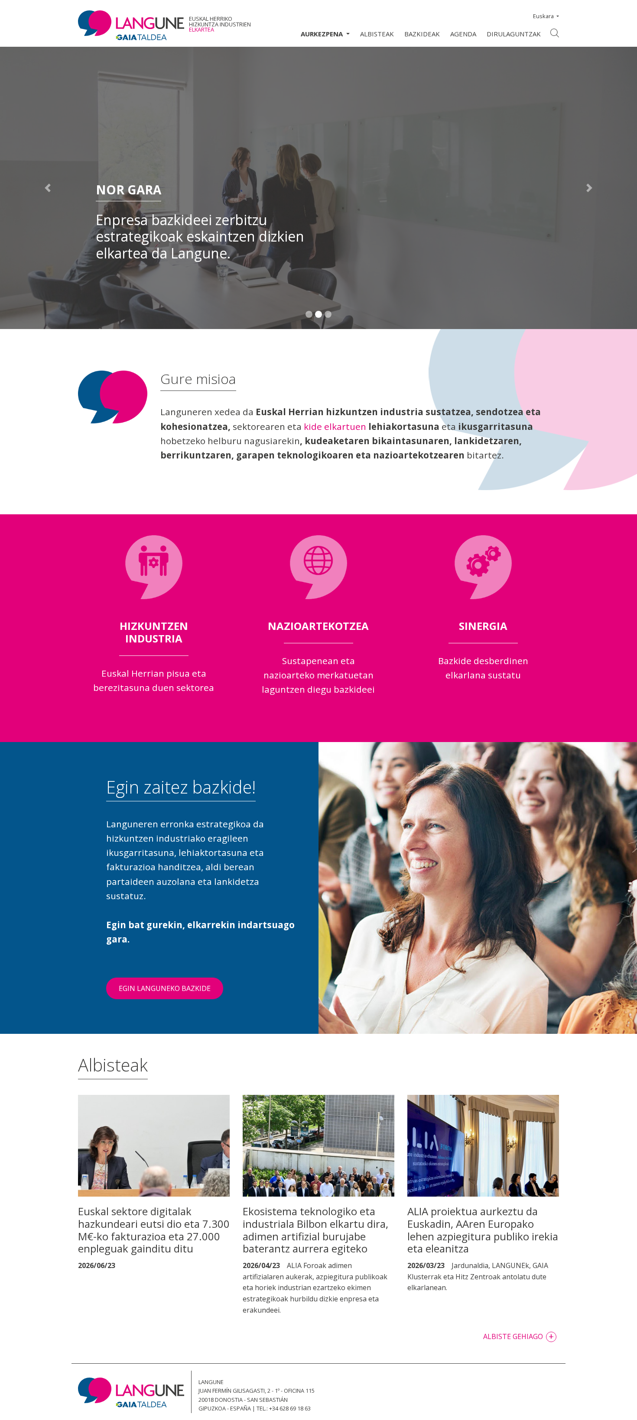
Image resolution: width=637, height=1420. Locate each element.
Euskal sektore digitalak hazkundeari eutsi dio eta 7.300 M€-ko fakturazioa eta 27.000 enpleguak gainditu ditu (154, 1229)
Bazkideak (422, 33)
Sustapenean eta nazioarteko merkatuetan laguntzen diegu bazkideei (318, 675)
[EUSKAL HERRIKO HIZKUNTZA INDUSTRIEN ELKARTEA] (131, 25)
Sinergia (483, 626)
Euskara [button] (543, 16)
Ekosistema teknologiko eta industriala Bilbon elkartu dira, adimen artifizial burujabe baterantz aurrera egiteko (315, 1229)
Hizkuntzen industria (154, 632)
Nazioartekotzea (318, 626)
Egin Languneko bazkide (165, 988)
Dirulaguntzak (514, 33)
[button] (48, 188)
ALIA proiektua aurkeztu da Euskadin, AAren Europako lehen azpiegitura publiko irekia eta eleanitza (482, 1229)
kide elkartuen (335, 426)
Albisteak (377, 33)
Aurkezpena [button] (322, 33)
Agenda (463, 33)
